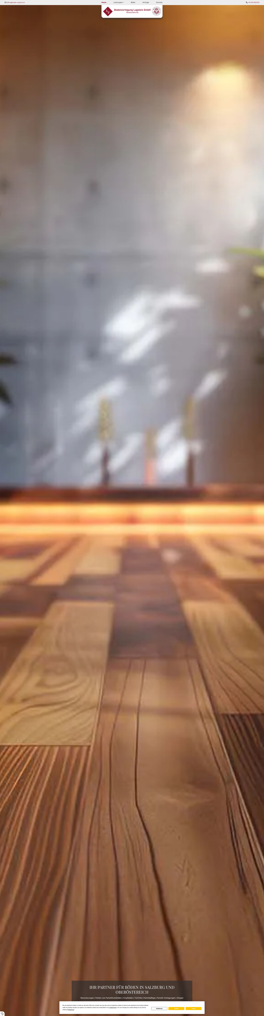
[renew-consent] (2, 1013)
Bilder (133, 2)
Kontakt (159, 2)
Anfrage (146, 2)
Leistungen (118, 2)
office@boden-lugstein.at (16, 2)
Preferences (159, 1008)
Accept (193, 1008)
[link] (118, 2)
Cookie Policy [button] (113, 1007)
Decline (176, 1008)
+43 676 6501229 (253, 2)
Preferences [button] (70, 1009)
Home (103, 2)
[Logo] (132, 11)
